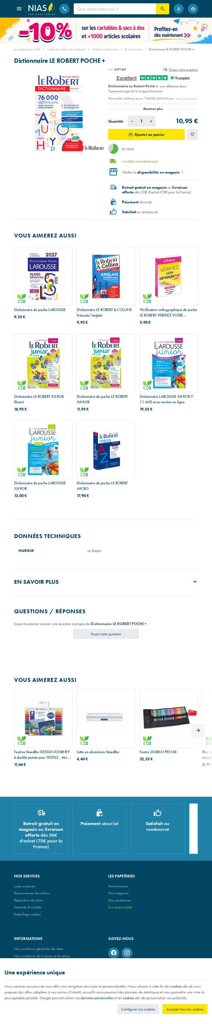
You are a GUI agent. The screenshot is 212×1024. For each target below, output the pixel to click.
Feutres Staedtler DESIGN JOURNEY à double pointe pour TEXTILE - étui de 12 (43, 754)
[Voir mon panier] (193, 9)
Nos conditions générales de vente (38, 948)
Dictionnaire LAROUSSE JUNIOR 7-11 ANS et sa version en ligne (167, 399)
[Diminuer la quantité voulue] (132, 121)
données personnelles (97, 997)
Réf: (110, 69)
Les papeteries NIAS (27, 49)
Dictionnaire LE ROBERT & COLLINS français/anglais (104, 312)
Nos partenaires (119, 900)
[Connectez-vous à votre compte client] (178, 9)
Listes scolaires (24, 886)
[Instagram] (126, 952)
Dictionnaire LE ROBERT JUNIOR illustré (39, 399)
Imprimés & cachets (27, 907)
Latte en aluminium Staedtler (98, 751)
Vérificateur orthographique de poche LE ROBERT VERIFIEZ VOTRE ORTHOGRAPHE (168, 312)
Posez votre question (183, 69)
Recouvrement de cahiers (31, 893)
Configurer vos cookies (138, 1009)
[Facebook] (113, 952)
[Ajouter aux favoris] (192, 134)
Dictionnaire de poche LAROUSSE (40, 309)
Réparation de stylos (28, 900)
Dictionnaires (133, 49)
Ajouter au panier (149, 134)
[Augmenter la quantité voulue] (151, 121)
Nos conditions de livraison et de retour (42, 955)
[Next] (198, 730)
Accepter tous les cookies (185, 1009)
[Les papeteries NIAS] (41, 9)
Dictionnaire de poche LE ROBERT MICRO (102, 485)
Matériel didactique (105, 49)
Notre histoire (118, 886)
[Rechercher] (162, 8)
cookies (176, 986)
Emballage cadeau (27, 914)
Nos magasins (118, 893)
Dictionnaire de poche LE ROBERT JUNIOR (102, 399)
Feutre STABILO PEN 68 (158, 751)
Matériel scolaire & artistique (66, 49)
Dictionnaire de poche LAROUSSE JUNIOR (40, 485)
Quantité (115, 121)
